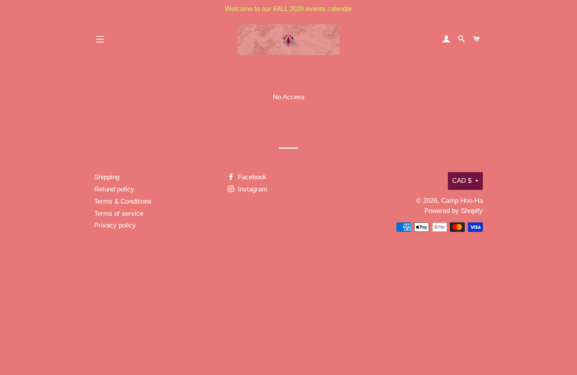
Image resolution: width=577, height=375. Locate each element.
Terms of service (118, 213)
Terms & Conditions (123, 201)
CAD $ (461, 180)
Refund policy (114, 189)
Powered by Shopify (453, 211)
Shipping (106, 177)
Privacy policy (115, 225)
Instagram (251, 189)
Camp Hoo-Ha (462, 200)
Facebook (251, 177)
